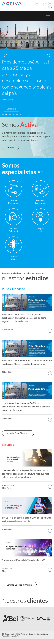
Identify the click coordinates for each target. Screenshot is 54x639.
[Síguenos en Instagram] (37, 3)
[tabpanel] (27, 68)
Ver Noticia (11, 108)
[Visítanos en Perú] (50, 7)
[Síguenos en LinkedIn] (44, 3)
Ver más (10, 147)
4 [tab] (13, 114)
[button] (27, 16)
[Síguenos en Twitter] (50, 3)
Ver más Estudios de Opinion (19, 584)
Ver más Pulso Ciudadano (18, 433)
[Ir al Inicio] (12, 3)
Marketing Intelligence (40, 201)
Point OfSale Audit (13, 229)
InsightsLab (40, 229)
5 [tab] (17, 114)
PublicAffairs (13, 258)
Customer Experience (13, 201)
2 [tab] (6, 114)
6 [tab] (20, 114)
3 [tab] (10, 114)
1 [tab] (3, 114)
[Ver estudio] (50, 331)
